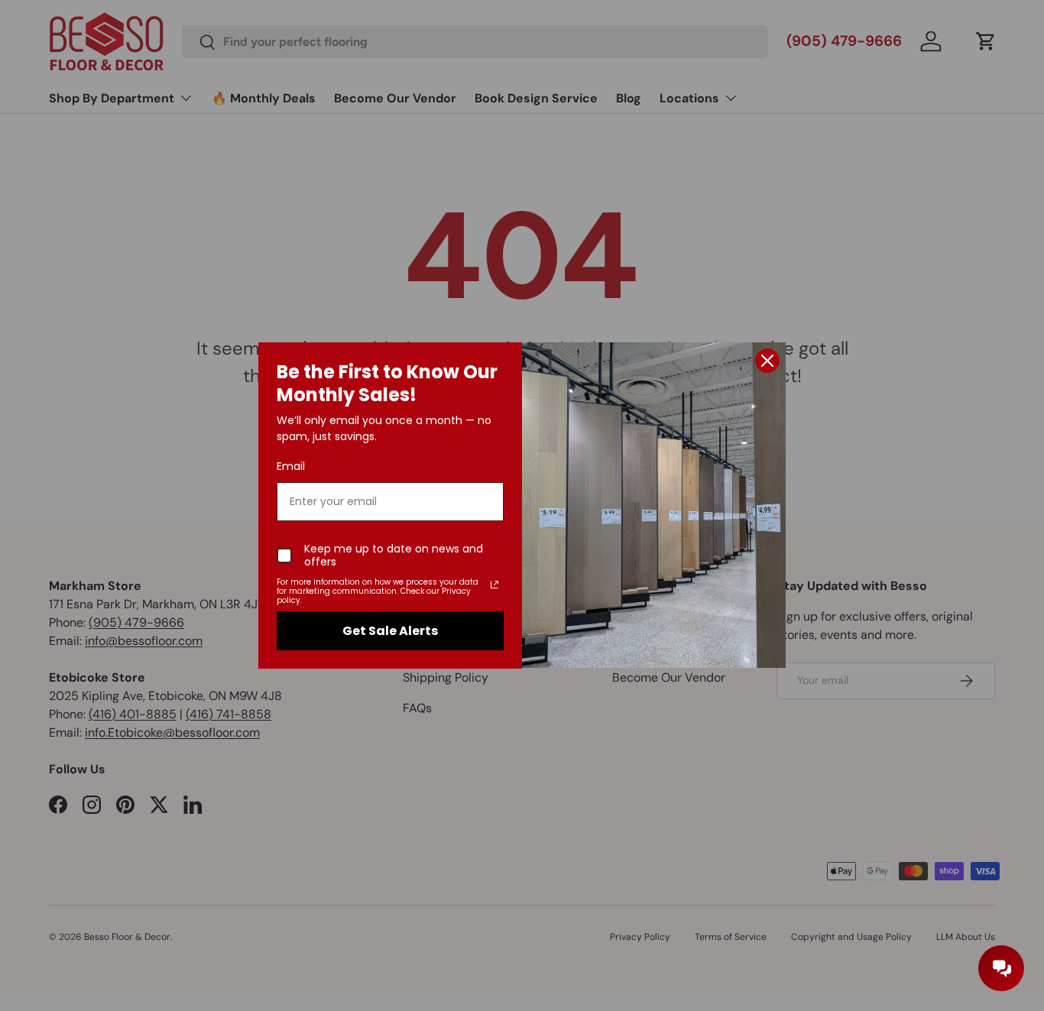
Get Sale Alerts (390, 631)
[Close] (767, 360)
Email (291, 466)
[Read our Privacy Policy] (494, 584)
